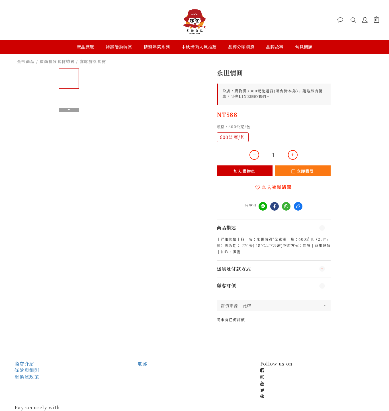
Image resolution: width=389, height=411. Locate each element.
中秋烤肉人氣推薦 (199, 47)
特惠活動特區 (119, 47)
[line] (263, 206)
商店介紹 (24, 363)
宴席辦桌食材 (93, 61)
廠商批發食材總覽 (57, 61)
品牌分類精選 (241, 47)
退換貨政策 (27, 376)
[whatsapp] (286, 206)
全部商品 (25, 61)
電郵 (142, 363)
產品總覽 (85, 47)
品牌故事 (275, 47)
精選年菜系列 (157, 47)
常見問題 (304, 47)
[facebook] (274, 206)
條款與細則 (27, 370)
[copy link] (298, 206)
